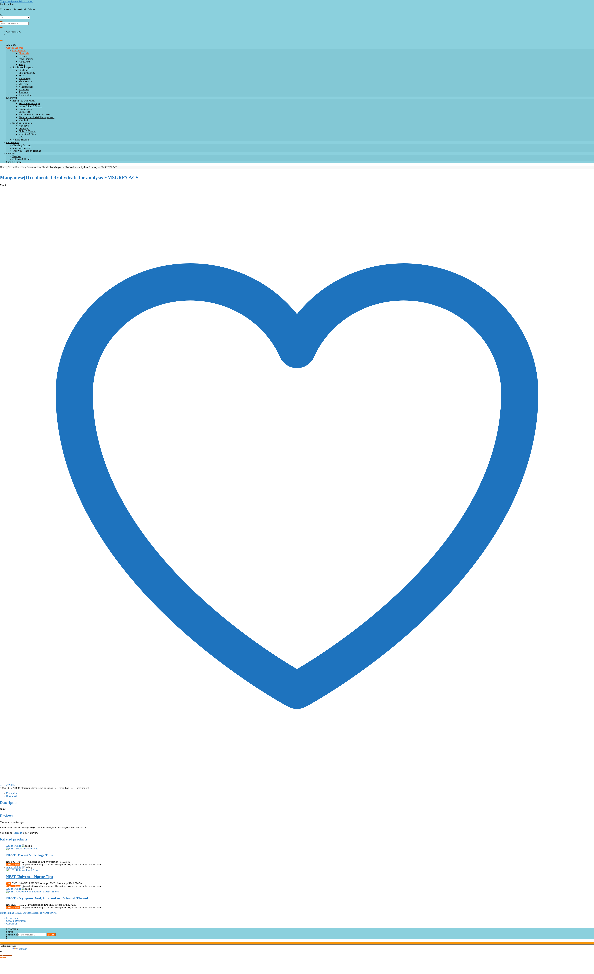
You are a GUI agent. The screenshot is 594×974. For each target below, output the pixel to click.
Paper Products (26, 59)
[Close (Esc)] (10, 955)
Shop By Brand (14, 162)
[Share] (7, 955)
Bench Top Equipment (23, 100)
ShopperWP (50, 912)
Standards (23, 92)
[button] (297, 951)
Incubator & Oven (27, 134)
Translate (23, 948)
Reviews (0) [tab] (12, 796)
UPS (21, 137)
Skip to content (25, 1)
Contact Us (11, 923)
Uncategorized (82, 788)
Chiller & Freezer (27, 131)
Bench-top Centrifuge (29, 103)
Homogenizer (25, 109)
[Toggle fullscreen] (4, 955)
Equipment (11, 98)
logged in (17, 832)
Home (3, 167)
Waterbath (23, 120)
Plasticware (24, 61)
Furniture (10, 153)
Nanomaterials (26, 86)
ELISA (22, 75)
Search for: (11, 934)
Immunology (25, 78)
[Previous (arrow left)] (1, 957)
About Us (11, 45)
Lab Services (12, 142)
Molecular (23, 84)
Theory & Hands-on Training (26, 150)
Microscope (24, 111)
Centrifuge (24, 128)
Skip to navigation (9, 1)
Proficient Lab (7, 4)
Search (9, 931)
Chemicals (24, 53)
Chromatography (27, 72)
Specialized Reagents (22, 67)
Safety (22, 64)
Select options (13, 864)
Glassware (24, 56)
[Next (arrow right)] (4, 957)
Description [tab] (11, 793)
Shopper (27, 912)
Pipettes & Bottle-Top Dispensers (35, 114)
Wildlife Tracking (20, 139)
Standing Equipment (22, 123)
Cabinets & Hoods (21, 159)
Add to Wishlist (13, 845)
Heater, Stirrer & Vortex (30, 106)
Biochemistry (25, 70)
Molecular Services (21, 148)
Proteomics (24, 89)
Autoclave (24, 125)
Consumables (19, 50)
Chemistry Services (21, 145)
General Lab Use (14, 47)
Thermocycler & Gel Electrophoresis (36, 117)
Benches (16, 156)
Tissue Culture (26, 95)
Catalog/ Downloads (16, 921)
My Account (12, 918)
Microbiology (25, 81)
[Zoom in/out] (1, 955)
